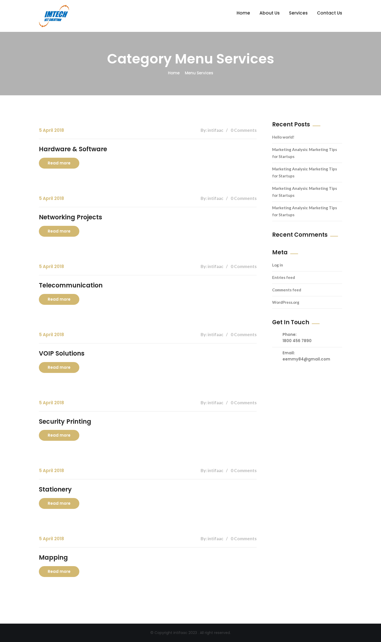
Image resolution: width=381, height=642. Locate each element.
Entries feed (283, 277)
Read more (59, 163)
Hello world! (283, 137)
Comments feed (286, 289)
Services (298, 13)
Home (243, 13)
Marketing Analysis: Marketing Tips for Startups (304, 153)
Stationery (55, 489)
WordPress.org (285, 302)
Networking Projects (70, 217)
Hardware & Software (73, 149)
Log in (277, 265)
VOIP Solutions (61, 353)
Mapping (53, 557)
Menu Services (199, 73)
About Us (269, 13)
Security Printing (65, 421)
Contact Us (329, 13)
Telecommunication (71, 285)
